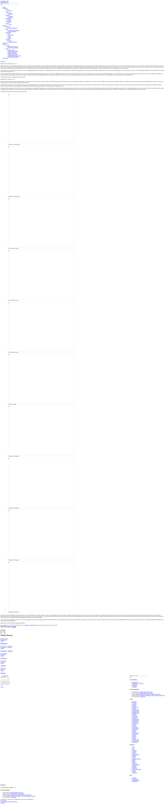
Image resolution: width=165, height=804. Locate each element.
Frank (3, 625)
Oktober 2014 (135, 734)
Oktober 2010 (135, 742)
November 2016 (135, 720)
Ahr (133, 748)
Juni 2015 (134, 730)
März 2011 (134, 738)
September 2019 (135, 712)
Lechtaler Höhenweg (136, 758)
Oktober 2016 (135, 721)
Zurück (2, 61)
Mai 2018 (134, 714)
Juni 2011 (134, 736)
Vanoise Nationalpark (136, 769)
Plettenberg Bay (4, 639)
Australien (134, 752)
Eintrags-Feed (135, 779)
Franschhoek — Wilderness (6, 647)
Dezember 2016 (135, 719)
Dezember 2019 (135, 709)
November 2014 (135, 733)
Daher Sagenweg (135, 754)
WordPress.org (135, 781)
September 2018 (135, 713)
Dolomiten (134, 755)
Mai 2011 (134, 737)
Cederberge (3, 662)
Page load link (3, 800)
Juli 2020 (134, 708)
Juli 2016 (134, 724)
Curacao (134, 753)
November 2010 (135, 741)
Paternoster (3, 669)
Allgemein (134, 750)
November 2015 (135, 728)
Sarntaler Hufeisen (136, 764)
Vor (4, 61)
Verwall (133, 770)
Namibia (134, 762)
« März (2, 686)
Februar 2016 (135, 727)
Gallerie (2, 641)
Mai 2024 (134, 702)
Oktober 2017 (135, 716)
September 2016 (135, 722)
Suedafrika (31, 625)
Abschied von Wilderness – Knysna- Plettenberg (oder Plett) (148, 694)
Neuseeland (134, 763)
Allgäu (133, 749)
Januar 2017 (134, 717)
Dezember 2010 (135, 739)
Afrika (27, 625)
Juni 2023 (134, 705)
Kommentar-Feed (135, 780)
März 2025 (134, 701)
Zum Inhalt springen (5, 1)
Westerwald (134, 772)
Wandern (134, 771)
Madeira (134, 760)
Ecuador (134, 756)
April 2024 (134, 704)
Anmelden (134, 777)
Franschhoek (3, 654)
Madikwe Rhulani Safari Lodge (146, 692)
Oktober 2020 (135, 707)
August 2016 (135, 723)
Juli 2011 (134, 735)
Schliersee (134, 765)
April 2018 (134, 715)
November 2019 (135, 710)
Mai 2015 (134, 731)
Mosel (133, 761)
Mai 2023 (134, 706)
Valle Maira (134, 768)
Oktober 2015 (135, 729)
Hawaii (133, 757)
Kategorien (3, 787)
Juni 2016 (134, 726)
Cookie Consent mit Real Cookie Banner (9, 801)
